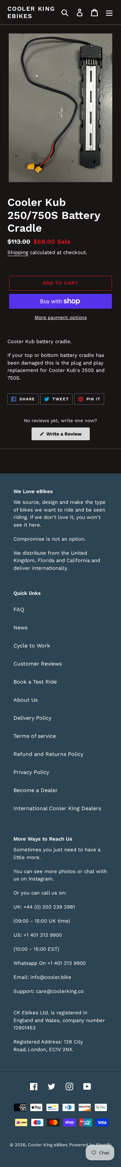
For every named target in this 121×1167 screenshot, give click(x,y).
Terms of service (34, 736)
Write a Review (67, 436)
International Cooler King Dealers (57, 808)
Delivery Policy (32, 718)
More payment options (61, 317)
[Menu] (109, 12)
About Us (25, 700)
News (20, 627)
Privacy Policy (31, 772)
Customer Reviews (37, 663)
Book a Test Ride (35, 682)
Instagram (40, 879)
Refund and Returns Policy (48, 754)
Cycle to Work (31, 645)
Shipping (17, 252)
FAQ (18, 609)
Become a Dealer (35, 790)
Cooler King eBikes (31, 12)
